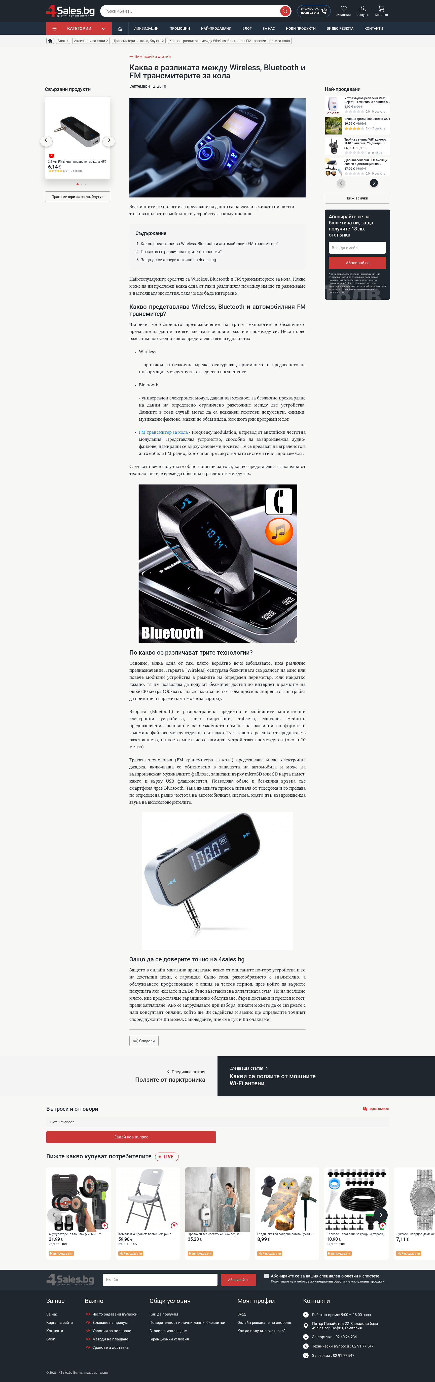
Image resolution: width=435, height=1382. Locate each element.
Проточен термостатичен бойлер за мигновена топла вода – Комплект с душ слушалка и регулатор (217, 1234)
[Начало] (120, 28)
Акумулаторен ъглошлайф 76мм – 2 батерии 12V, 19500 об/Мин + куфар (75, 1234)
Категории (79, 28)
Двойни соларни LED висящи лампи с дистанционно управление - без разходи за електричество (365, 162)
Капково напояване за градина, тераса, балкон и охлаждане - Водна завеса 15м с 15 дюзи (355, 1234)
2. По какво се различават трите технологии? (179, 251)
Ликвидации (146, 28)
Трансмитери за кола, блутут (77, 196)
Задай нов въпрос (131, 1137)
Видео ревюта (340, 28)
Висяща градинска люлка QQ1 (367, 119)
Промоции (180, 28)
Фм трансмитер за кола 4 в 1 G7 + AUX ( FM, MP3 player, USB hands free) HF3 (76, 162)
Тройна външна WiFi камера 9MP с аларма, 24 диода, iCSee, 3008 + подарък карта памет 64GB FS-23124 (365, 141)
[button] (46, 141)
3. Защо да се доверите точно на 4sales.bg (176, 259)
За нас (269, 28)
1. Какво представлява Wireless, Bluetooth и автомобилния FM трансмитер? (207, 243)
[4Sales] (70, 11)
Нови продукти (301, 28)
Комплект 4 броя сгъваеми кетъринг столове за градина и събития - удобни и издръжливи (147, 1234)
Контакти (374, 28)
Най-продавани (216, 28)
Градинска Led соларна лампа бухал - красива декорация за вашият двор (284, 1234)
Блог (247, 28)
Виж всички (357, 198)
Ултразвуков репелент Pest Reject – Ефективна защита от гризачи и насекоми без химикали (366, 100)
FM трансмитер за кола (163, 432)
